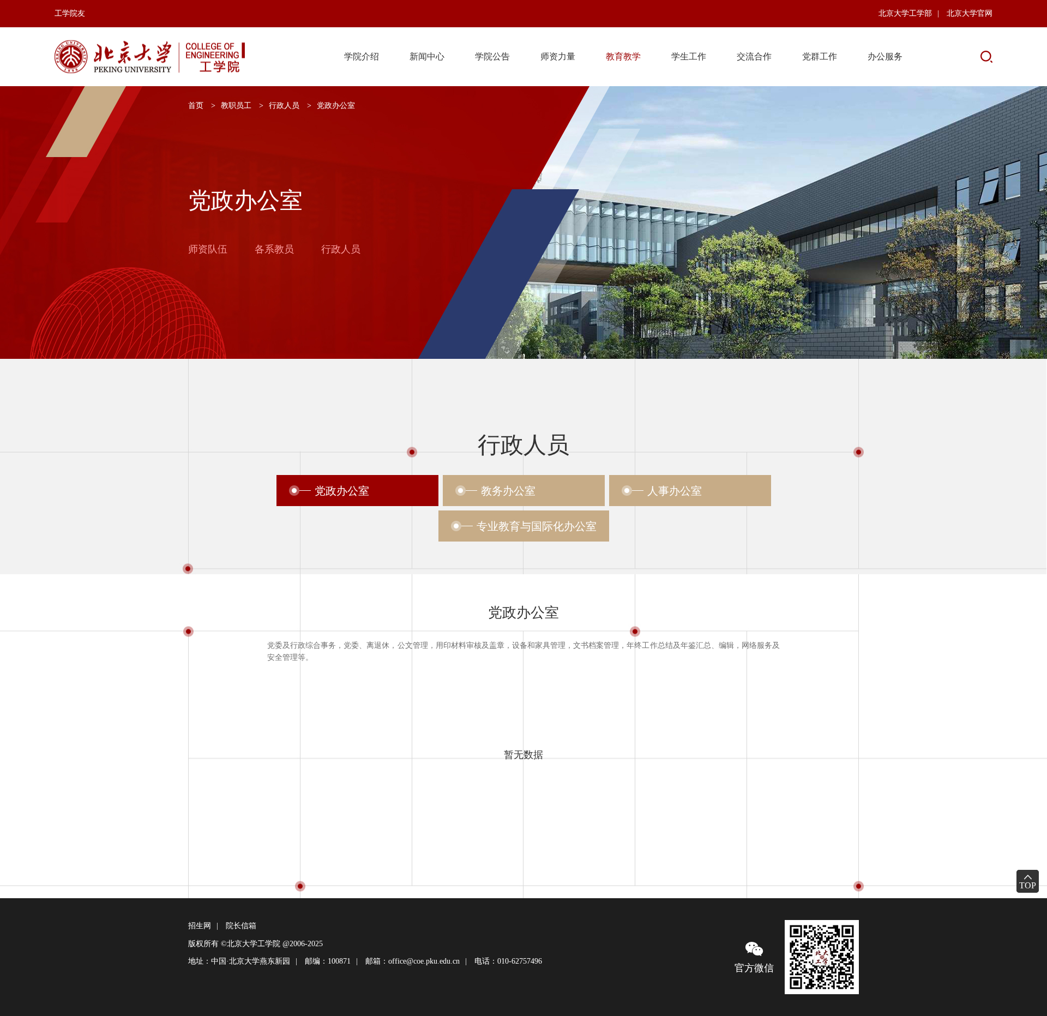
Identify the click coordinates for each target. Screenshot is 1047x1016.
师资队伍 (207, 249)
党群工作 (819, 56)
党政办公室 (336, 105)
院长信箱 (241, 926)
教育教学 (623, 56)
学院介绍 (361, 56)
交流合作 (754, 56)
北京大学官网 (969, 13)
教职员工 (236, 105)
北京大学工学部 (905, 13)
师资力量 (557, 56)
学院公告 (492, 56)
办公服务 (885, 56)
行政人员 (284, 105)
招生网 (199, 926)
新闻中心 (427, 56)
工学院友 (70, 13)
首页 (195, 105)
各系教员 (274, 249)
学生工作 (688, 56)
